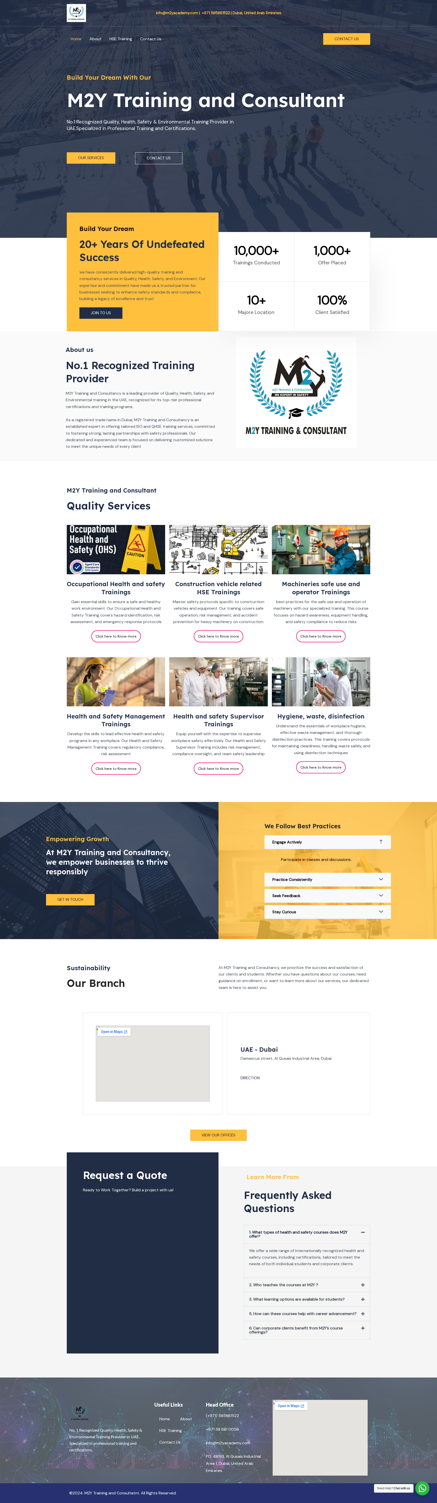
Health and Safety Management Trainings (116, 720)
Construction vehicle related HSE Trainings (218, 588)
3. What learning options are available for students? (297, 1299)
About (95, 38)
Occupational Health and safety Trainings (116, 588)
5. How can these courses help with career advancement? (303, 1313)
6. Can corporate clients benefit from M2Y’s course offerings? (296, 1330)
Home (76, 38)
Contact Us (150, 38)
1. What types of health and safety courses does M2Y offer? (298, 1234)
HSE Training (121, 38)
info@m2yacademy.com (228, 1443)
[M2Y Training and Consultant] (76, 12)
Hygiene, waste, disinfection (320, 716)
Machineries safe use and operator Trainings (321, 588)
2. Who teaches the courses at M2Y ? (283, 1284)
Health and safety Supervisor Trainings (218, 720)
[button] (346, 39)
